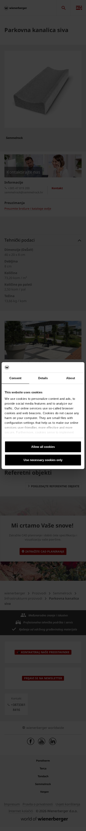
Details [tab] (43, 378)
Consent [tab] (15, 378)
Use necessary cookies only (43, 460)
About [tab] (70, 378)
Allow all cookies (43, 446)
